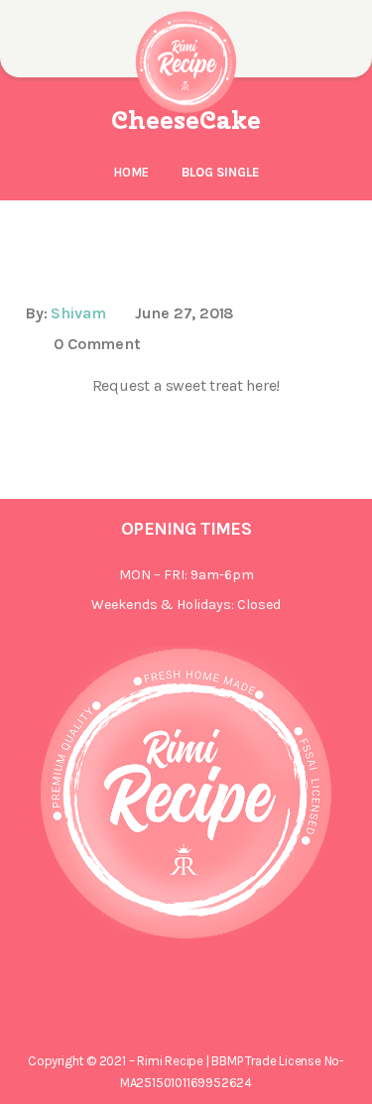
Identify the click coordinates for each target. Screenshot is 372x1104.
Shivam (78, 313)
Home (131, 172)
